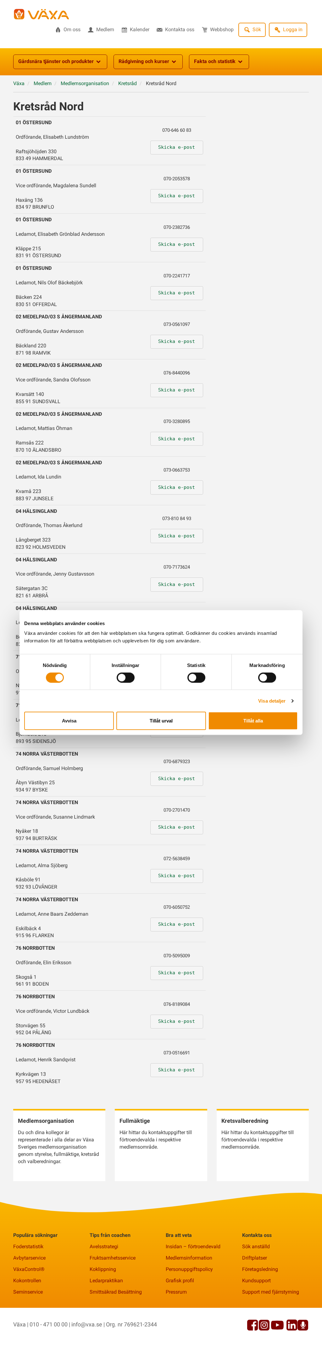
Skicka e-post (176, 147)
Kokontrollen (27, 1281)
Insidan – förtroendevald (193, 1246)
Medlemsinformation (189, 1258)
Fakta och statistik (215, 61)
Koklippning (103, 1269)
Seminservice (28, 1292)
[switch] (126, 677)
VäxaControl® (29, 1269)
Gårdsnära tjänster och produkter (56, 61)
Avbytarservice (29, 1258)
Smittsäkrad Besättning (116, 1292)
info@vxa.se (86, 1324)
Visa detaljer (272, 700)
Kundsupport (256, 1281)
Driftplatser (254, 1258)
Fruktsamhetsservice (113, 1258)
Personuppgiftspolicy (189, 1269)
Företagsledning (260, 1269)
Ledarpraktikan (106, 1281)
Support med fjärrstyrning (270, 1292)
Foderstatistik (28, 1246)
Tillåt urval (161, 720)
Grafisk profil (180, 1281)
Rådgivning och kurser (144, 61)
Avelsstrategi (104, 1246)
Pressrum (176, 1292)
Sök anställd (256, 1246)
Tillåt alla (253, 720)
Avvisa (69, 720)
